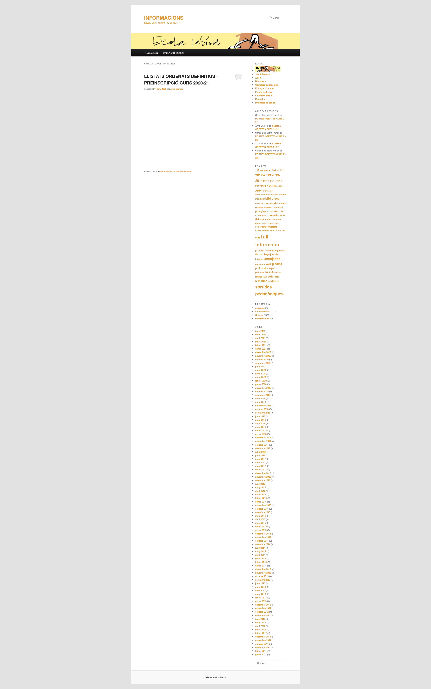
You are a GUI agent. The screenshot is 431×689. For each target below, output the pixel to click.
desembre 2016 (263, 473)
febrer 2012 (261, 633)
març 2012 (260, 629)
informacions (165, 171)
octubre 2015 (262, 508)
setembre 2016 (262, 480)
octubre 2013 (262, 576)
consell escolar (276, 211)
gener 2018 (261, 434)
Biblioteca (260, 81)
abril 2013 (260, 590)
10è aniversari (263, 170)
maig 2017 (260, 458)
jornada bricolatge (266, 250)
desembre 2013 (263, 569)
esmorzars (272, 223)
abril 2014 (260, 554)
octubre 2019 (262, 391)
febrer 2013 (261, 597)
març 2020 (260, 377)
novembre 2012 (263, 608)
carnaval (270, 203)
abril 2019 (260, 398)
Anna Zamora (176, 88)
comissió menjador (263, 207)
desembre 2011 (263, 636)
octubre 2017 (262, 444)
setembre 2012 (262, 615)
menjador (272, 258)
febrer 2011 (261, 650)
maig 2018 (260, 419)
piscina (277, 264)
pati (269, 264)
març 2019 (260, 402)
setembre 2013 (262, 579)
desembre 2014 (263, 533)
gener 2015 (261, 530)
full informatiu (262, 311)
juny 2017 (260, 455)
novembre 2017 (263, 441)
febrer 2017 (261, 469)
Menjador (260, 99)
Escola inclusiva (263, 92)
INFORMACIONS (164, 17)
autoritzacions (262, 194)
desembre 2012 (263, 604)
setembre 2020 (262, 363)
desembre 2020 (263, 352)
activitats (259, 307)
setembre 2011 (262, 647)
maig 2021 (260, 334)
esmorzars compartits (266, 226)
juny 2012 (260, 619)
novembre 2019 (263, 387)
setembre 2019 (262, 395)
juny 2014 (260, 547)
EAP (272, 215)
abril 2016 (260, 490)
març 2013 (260, 594)
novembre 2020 (263, 355)
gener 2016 (261, 501)
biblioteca (272, 198)
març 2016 (260, 494)
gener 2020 (261, 384)
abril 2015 (260, 519)
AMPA (258, 77)
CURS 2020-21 (262, 215)
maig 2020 (260, 370)
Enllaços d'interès (264, 88)
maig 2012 (260, 622)
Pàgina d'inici (151, 52)
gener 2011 (261, 654)
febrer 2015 (261, 526)
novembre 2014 (263, 537)
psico (274, 268)
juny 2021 (260, 331)
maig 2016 (260, 487)
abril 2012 (260, 626)
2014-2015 (269, 181)
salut (265, 276)
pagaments (261, 264)
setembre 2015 (262, 512)
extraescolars (262, 230)
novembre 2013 (263, 572)
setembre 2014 (262, 544)
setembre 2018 (262, 412)
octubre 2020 (262, 359)
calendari (259, 203)
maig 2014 (260, 551)
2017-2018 (268, 185)
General (259, 315)
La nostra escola (263, 95)
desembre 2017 (263, 437)
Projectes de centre (265, 102)
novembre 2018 (263, 405)
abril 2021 (260, 338)
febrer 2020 (261, 380)
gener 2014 (261, 565)
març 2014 (260, 558)
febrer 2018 (261, 430)
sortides (273, 281)
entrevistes (260, 223)
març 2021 (260, 341)
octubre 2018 (262, 409)
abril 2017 (260, 462)
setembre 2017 (262, 448)
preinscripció (263, 268)
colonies (281, 203)
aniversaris (268, 191)
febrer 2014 (261, 562)
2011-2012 (278, 170)
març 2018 (260, 426)
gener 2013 (261, 601)
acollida (279, 186)
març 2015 (260, 522)
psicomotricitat (264, 272)
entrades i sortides (271, 219)
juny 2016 (260, 483)
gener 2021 (261, 348)
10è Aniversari (262, 74)
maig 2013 (260, 587)
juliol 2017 (260, 451)
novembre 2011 (263, 640)
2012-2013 (263, 175)
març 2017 (260, 466)
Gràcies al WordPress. (215, 677)
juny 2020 (260, 366)
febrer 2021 (261, 345)
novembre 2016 (263, 476)
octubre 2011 (262, 643)
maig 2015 (260, 515)
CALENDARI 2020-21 (173, 52)
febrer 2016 (261, 497)
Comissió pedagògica (266, 84)
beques (274, 194)
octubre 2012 (262, 611)
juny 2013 (260, 583)
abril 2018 (260, 423)
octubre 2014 (262, 540)
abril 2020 (260, 373)
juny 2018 (260, 416)
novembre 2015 (263, 505)
